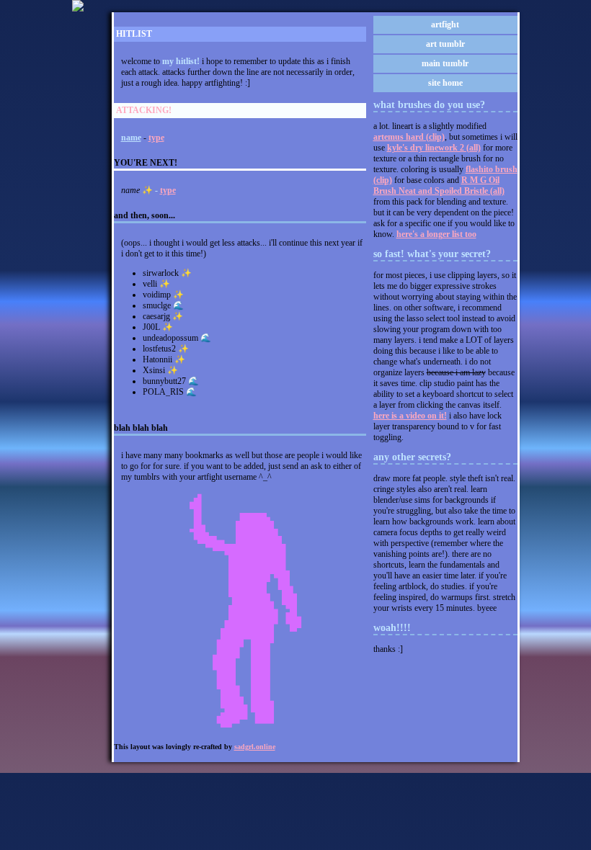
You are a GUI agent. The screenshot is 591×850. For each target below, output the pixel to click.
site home (445, 83)
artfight (445, 24)
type (156, 138)
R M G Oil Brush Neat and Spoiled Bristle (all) (439, 185)
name (131, 138)
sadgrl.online (254, 747)
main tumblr (445, 63)
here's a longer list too (436, 234)
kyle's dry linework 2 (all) (434, 148)
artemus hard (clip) (409, 137)
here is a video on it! (410, 416)
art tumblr (445, 44)
